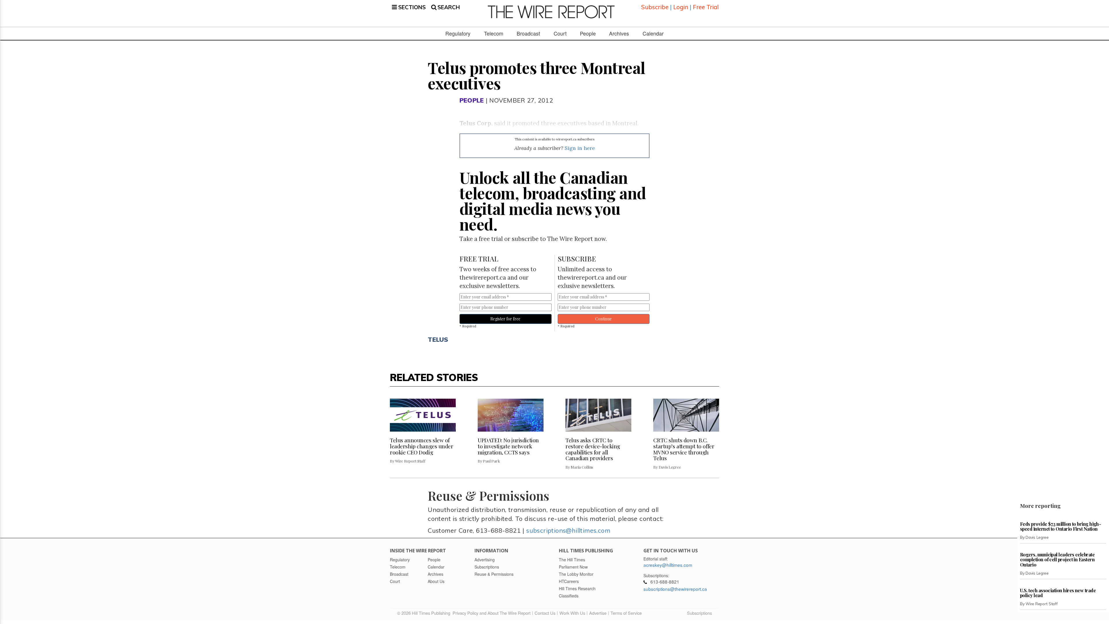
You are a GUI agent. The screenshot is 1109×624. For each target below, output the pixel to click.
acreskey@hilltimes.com (667, 565)
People (588, 33)
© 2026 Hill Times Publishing (425, 613)
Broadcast (528, 33)
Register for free (505, 319)
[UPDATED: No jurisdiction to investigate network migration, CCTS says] (511, 415)
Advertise (597, 613)
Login (680, 7)
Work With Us (572, 613)
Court (560, 33)
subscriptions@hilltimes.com (568, 530)
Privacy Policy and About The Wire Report (492, 613)
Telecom (493, 33)
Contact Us (545, 613)
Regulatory (457, 33)
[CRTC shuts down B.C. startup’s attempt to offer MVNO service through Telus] (686, 415)
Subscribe (655, 7)
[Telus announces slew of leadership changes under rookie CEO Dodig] (423, 415)
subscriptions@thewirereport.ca (675, 589)
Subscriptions (699, 613)
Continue (603, 319)
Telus (438, 339)
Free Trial (706, 7)
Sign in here (580, 148)
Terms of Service (626, 613)
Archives (619, 33)
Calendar (653, 33)
